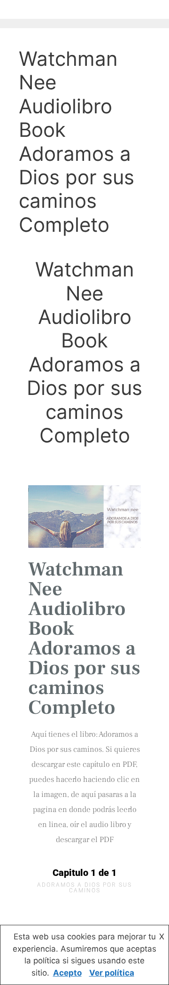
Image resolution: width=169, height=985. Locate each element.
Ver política (111, 972)
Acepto (67, 972)
